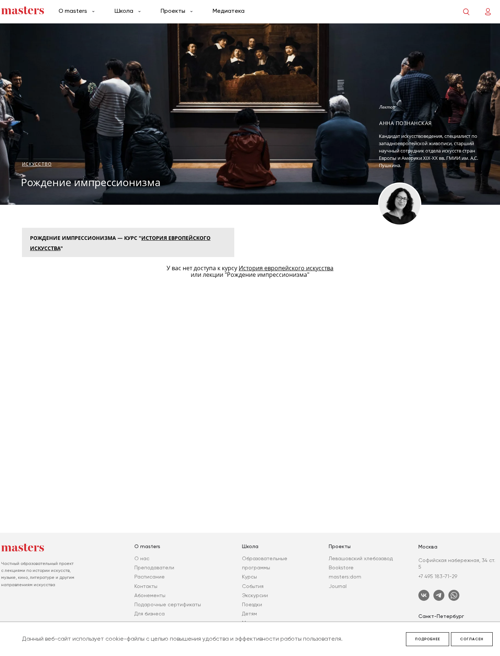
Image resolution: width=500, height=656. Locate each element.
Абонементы (149, 595)
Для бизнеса (149, 614)
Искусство (37, 164)
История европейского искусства (286, 268)
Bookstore (341, 567)
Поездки (252, 604)
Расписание (149, 577)
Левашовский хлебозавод (361, 558)
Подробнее (427, 639)
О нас (141, 558)
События (253, 586)
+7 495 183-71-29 (437, 576)
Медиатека (229, 10)
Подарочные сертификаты (167, 604)
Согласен (472, 639)
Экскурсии (255, 595)
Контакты (145, 586)
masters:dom (345, 577)
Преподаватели (154, 567)
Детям (249, 614)
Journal (338, 586)
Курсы (249, 577)
